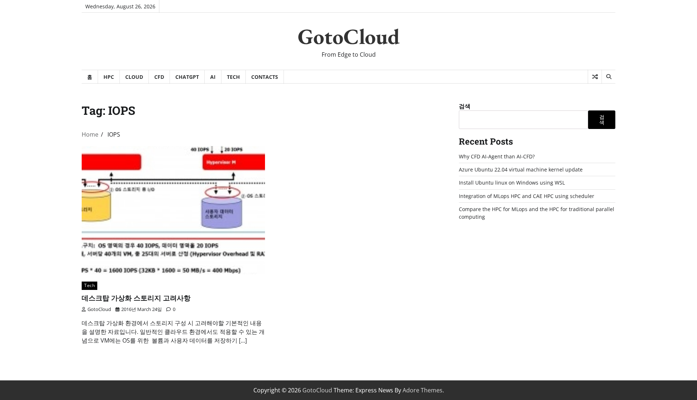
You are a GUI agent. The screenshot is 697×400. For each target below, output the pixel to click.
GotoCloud (349, 36)
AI (213, 76)
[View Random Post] (595, 77)
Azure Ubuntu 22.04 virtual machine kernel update (521, 169)
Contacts (264, 76)
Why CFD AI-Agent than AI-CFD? (497, 156)
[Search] (608, 77)
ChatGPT (187, 76)
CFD (159, 76)
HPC (108, 76)
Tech (233, 76)
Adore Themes (423, 390)
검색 (464, 106)
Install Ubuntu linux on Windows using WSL (512, 182)
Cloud (134, 76)
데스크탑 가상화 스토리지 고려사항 (136, 297)
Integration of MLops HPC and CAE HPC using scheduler (526, 196)
